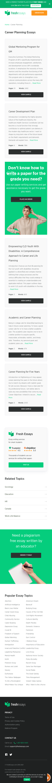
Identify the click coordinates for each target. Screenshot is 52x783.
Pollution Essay (10, 663)
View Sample (26, 94)
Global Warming (11, 637)
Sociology (9, 487)
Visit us (26, 465)
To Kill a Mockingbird (12, 681)
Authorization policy (12, 725)
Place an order (26, 199)
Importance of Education (35, 645)
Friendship (30, 634)
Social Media (30, 670)
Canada (8, 509)
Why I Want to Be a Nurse (35, 685)
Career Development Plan (22, 111)
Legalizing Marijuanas (13, 652)
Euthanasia (9, 674)
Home (7, 25)
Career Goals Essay (12, 612)
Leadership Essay (32, 648)
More (41, 777)
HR (6, 501)
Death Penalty (31, 623)
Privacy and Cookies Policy (15, 721)
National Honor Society (34, 655)
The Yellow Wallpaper (13, 677)
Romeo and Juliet (11, 666)
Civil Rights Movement (34, 616)
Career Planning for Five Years (24, 372)
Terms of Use (9, 717)
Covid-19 (8, 630)
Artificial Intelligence (12, 605)
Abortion (8, 601)
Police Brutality (31, 659)
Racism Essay (31, 663)
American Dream (32, 601)
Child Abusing (10, 616)
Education (9, 494)
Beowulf (29, 605)
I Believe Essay (31, 641)
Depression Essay (11, 626)
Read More (37, 83)
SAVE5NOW (36, 5)
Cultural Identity (32, 619)
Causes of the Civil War (34, 612)
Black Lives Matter (11, 608)
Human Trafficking (11, 641)
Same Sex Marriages (33, 666)
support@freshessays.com (19, 746)
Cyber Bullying (10, 623)
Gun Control (30, 637)
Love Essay (30, 652)
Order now (39, 13)
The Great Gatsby (32, 674)
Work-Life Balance (12, 516)
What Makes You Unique (14, 685)
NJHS (7, 659)
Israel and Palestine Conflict (15, 648)
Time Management (33, 677)
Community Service (12, 619)
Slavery (7, 670)
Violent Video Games (33, 681)
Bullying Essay (31, 608)
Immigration (9, 645)
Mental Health (10, 655)
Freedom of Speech (12, 634)
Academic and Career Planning (25, 317)
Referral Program (11, 728)
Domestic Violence (33, 626)
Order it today (26, 555)
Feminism (29, 630)
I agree (27, 779)
